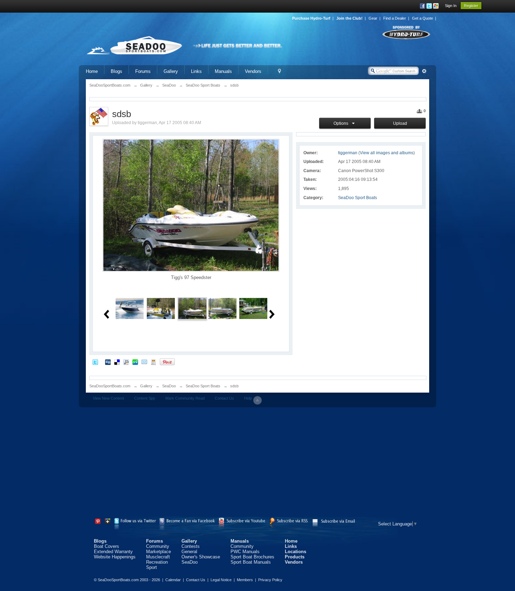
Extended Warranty (113, 551)
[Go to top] (257, 400)
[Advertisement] (257, 463)
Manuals (223, 71)
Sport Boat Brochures (252, 556)
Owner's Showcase (200, 556)
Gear (373, 18)
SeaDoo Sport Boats (357, 197)
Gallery (171, 71)
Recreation (157, 562)
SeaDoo (169, 386)
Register (471, 6)
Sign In (450, 6)
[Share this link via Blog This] (153, 361)
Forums (143, 71)
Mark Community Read (185, 398)
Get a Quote (422, 18)
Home (92, 71)
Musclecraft (158, 556)
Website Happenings (115, 556)
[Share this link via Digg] (108, 361)
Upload (400, 123)
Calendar (173, 580)
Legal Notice (221, 580)
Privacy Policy (270, 580)
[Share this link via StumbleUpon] (135, 361)
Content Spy (144, 398)
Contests (190, 546)
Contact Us (224, 398)
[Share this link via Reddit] (126, 361)
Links (196, 71)
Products (294, 556)
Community (157, 546)
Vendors (253, 71)
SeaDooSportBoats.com (109, 386)
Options (342, 123)
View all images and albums (386, 152)
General (189, 551)
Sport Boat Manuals (251, 562)
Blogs (116, 71)
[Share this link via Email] (144, 361)
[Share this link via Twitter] (95, 361)
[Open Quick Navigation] (279, 71)
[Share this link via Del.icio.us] (117, 361)
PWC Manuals (245, 551)
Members (245, 580)
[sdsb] (130, 308)
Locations (295, 551)
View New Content (108, 398)
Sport (151, 567)
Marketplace (158, 551)
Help (248, 398)
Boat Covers (106, 546)
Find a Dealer (394, 18)
